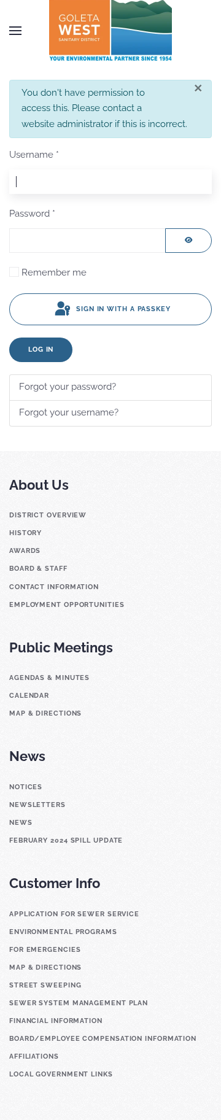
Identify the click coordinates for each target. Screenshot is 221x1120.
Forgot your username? (68, 412)
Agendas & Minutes (49, 678)
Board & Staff (38, 569)
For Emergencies (45, 950)
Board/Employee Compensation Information (102, 1039)
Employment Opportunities (67, 605)
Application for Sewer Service (74, 914)
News (21, 823)
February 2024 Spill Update (66, 840)
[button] (15, 30)
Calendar (29, 696)
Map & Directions (45, 713)
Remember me (54, 272)
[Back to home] (110, 30)
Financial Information (56, 1021)
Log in (40, 349)
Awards (25, 551)
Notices (25, 787)
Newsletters (37, 805)
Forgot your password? (67, 386)
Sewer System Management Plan (78, 1003)
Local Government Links (61, 1074)
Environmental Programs (63, 932)
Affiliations (34, 1056)
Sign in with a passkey (122, 309)
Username (34, 154)
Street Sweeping (45, 985)
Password (32, 213)
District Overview (48, 515)
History (25, 533)
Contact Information (54, 587)
